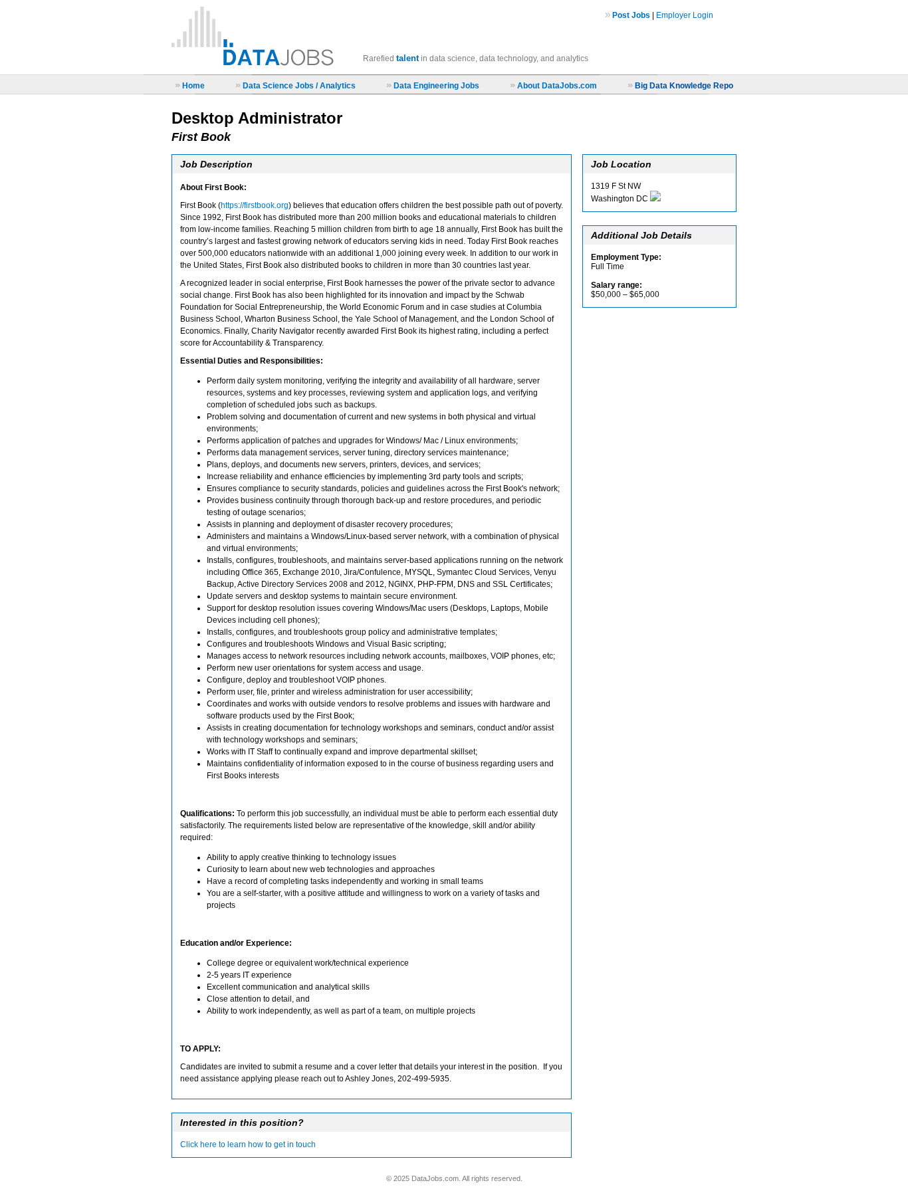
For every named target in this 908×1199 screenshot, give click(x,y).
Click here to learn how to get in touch (248, 1144)
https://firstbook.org (254, 205)
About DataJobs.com (557, 85)
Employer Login (684, 15)
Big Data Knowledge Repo (684, 85)
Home (193, 85)
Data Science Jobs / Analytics (299, 85)
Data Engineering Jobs (436, 85)
